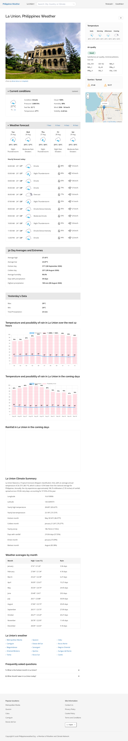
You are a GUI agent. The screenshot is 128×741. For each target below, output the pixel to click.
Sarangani (36, 647)
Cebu (60, 640)
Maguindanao (12, 647)
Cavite (60, 655)
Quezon (35, 640)
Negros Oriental (64, 647)
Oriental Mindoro (13, 651)
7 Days (49, 125)
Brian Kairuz (16, 81)
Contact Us (69, 705)
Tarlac (9, 655)
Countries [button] (120, 4)
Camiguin (10, 644)
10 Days (57, 125)
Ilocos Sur (36, 655)
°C (12, 110)
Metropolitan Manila (14, 640)
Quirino (35, 651)
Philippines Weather (11, 4)
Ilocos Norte (62, 644)
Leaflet (104, 121)
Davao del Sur (37, 644)
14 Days (66, 125)
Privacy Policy (70, 709)
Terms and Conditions (73, 718)
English (71, 724)
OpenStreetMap (112, 121)
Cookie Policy (70, 713)
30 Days (75, 125)
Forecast (109, 4)
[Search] (73, 4)
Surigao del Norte (64, 651)
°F (15, 110)
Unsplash (25, 81)
